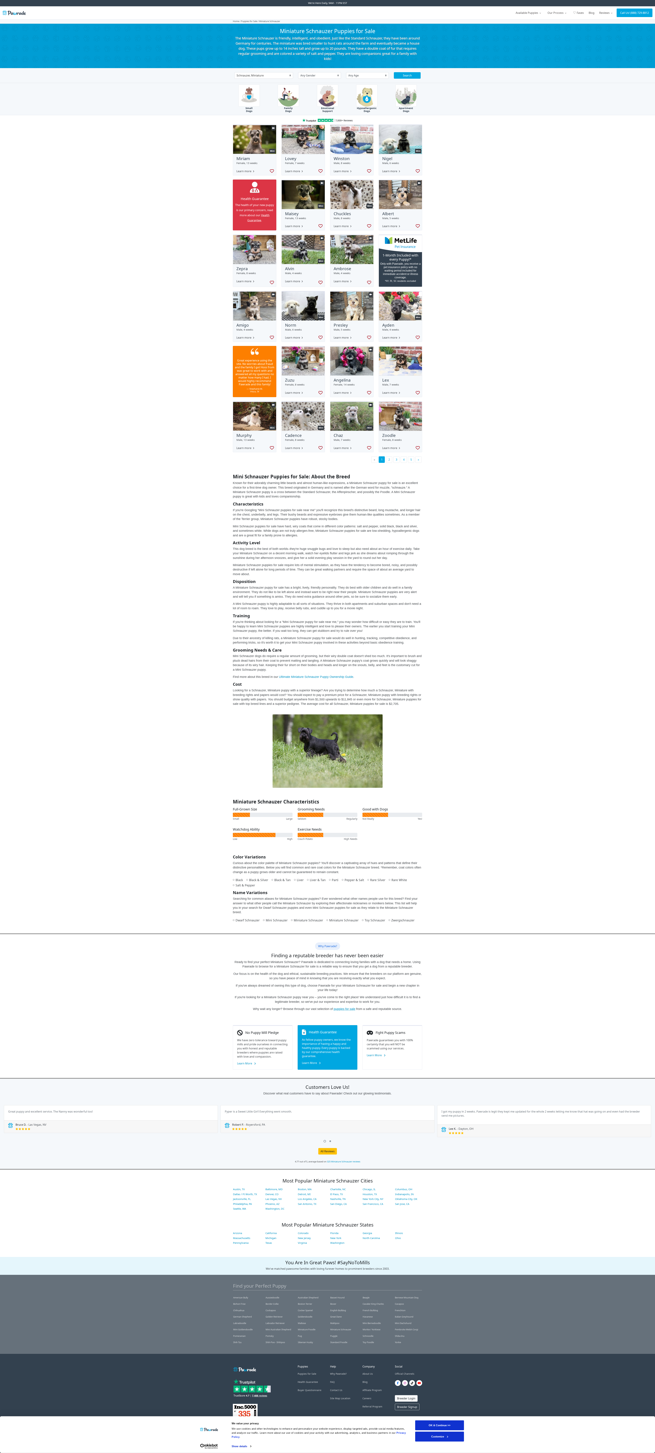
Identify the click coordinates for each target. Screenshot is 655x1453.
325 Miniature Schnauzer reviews (343, 1161)
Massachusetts (241, 1238)
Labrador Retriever (275, 1323)
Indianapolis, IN (404, 1194)
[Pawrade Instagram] (405, 1383)
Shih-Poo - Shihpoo (275, 1342)
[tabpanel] (111, 1119)
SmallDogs (249, 109)
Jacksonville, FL (242, 1199)
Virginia (302, 1242)
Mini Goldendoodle (243, 1329)
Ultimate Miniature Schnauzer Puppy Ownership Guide (316, 677)
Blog (591, 13)
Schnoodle (368, 1335)
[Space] (244, 1369)
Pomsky (270, 1335)
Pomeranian (239, 1335)
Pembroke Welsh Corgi (406, 1329)
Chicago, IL (369, 1189)
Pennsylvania (241, 1242)
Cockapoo (271, 1310)
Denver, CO (272, 1194)
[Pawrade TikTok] (412, 1383)
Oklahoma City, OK (406, 1199)
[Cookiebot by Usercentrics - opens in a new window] (209, 1446)
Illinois (399, 1233)
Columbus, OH (403, 1189)
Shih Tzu (237, 1342)
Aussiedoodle (272, 1297)
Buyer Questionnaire (309, 1390)
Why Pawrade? (338, 1373)
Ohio (398, 1238)
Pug (300, 1335)
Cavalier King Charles (373, 1303)
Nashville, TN (338, 1199)
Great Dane (336, 1316)
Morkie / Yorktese (371, 1329)
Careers (366, 1398)
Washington (337, 1242)
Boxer (333, 1303)
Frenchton (400, 1310)
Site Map (335, 1398)
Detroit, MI (304, 1194)
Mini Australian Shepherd (278, 1329)
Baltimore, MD (274, 1189)
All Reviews (328, 1151)
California (271, 1233)
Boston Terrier (305, 1303)
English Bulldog (338, 1310)
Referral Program (372, 1406)
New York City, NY (373, 1199)
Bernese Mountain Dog (406, 1297)
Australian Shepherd (308, 1297)
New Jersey (304, 1238)
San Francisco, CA (373, 1204)
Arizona (237, 1233)
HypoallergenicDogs (367, 109)
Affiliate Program (372, 1390)
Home (236, 21)
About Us (367, 1373)
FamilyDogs (288, 109)
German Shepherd (242, 1316)
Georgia (367, 1233)
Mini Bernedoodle (372, 1323)
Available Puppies (527, 13)
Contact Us (336, 1390)
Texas (268, 1242)
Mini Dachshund (403, 1323)
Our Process (556, 13)
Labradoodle (239, 1323)
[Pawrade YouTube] (420, 1383)
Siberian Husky (305, 1342)
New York (335, 1238)
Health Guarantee (308, 1382)
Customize (437, 1436)
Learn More (245, 1063)
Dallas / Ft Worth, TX (245, 1194)
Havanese (368, 1316)
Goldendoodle (305, 1316)
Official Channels (404, 1373)
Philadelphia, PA (242, 1204)
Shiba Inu (399, 1335)
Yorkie (398, 1342)
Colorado (303, 1233)
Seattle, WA (239, 1208)
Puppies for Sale (249, 21)
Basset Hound (337, 1297)
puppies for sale (344, 1009)
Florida (334, 1233)
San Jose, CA (402, 1204)
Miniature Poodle (306, 1329)
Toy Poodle (368, 1342)
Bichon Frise (239, 1303)
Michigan (270, 1238)
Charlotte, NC (338, 1189)
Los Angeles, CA (307, 1199)
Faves (578, 12)
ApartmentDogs (406, 109)
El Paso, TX (336, 1194)
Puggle (333, 1335)
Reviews (604, 13)
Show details (239, 1446)
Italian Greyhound (404, 1316)
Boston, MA (305, 1189)
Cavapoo (399, 1303)
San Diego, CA (338, 1204)
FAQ (332, 1382)
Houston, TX (370, 1194)
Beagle (366, 1297)
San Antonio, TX (307, 1204)
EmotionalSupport (327, 109)
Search (407, 75)
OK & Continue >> (439, 1425)
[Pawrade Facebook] (398, 1383)
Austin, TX (239, 1189)
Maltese (302, 1323)
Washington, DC (274, 1208)
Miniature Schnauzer (340, 1329)
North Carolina (371, 1238)
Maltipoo (334, 1323)
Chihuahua (238, 1310)
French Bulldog (370, 1310)
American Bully (240, 1297)
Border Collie (272, 1303)
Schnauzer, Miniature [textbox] (250, 75)
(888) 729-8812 (639, 13)
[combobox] (262, 75)
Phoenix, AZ (272, 1204)
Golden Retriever (274, 1316)
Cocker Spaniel (305, 1310)
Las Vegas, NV (273, 1199)
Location (345, 1398)
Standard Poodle (338, 1342)
